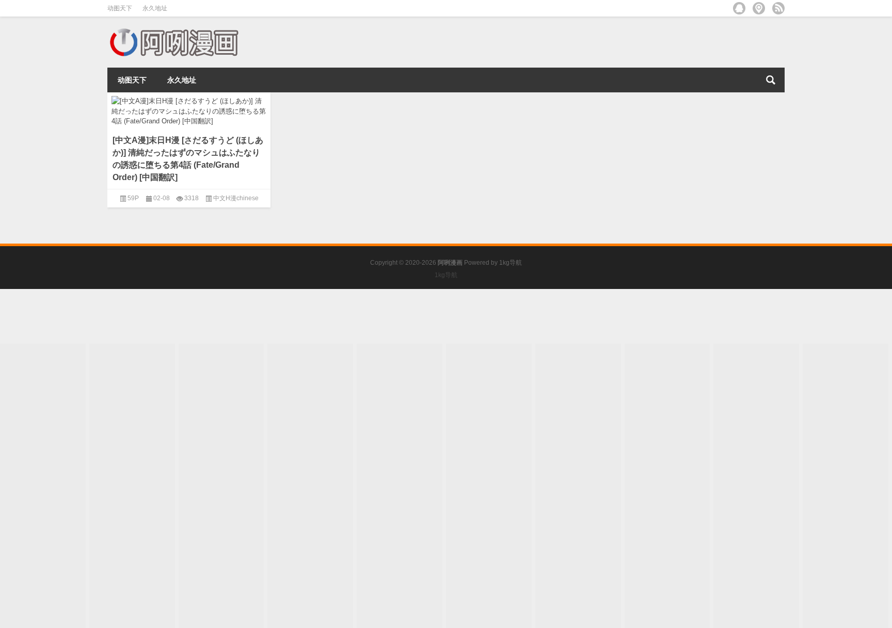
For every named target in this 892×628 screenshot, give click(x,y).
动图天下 (119, 8)
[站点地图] (759, 8)
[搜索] (771, 80)
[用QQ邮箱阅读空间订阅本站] (739, 8)
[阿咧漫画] (173, 30)
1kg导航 (510, 262)
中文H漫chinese (236, 198)
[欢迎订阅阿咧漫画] (778, 8)
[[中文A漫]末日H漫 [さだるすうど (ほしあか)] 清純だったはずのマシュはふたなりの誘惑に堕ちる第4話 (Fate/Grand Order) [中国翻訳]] (188, 109)
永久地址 (154, 8)
